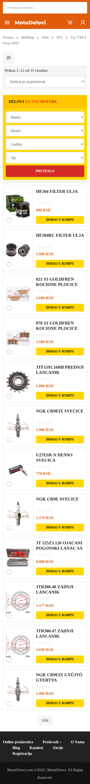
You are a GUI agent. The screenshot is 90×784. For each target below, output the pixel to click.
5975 (59, 37)
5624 (45, 37)
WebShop (27, 37)
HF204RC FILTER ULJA (60, 235)
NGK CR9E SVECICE (57, 499)
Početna (8, 37)
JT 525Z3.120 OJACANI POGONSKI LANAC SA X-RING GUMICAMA (59, 548)
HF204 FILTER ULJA (57, 191)
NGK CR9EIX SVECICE (60, 411)
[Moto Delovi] (30, 22)
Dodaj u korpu (60, 220)
